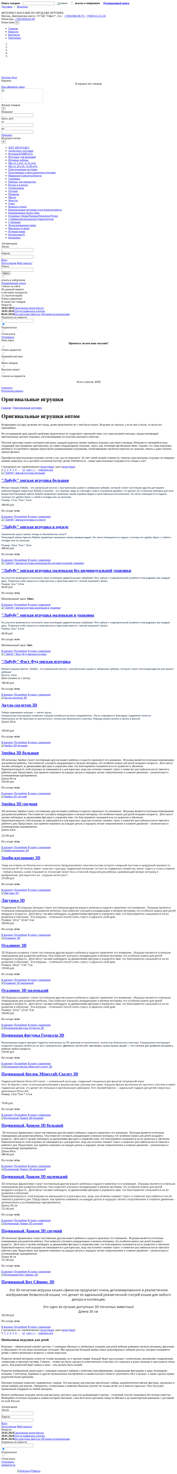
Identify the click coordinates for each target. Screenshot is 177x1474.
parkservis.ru (8, 1464)
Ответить (6, 387)
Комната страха (17, 206)
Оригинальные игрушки (22, 169)
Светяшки (14, 178)
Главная (13, 28)
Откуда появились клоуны (29, 311)
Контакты (14, 34)
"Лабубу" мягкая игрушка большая (35, 480)
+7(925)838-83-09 (25, 19)
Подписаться (9, 327)
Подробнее (20, 516)
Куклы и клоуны (18, 184)
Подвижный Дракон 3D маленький (34, 1176)
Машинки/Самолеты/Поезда (25, 175)
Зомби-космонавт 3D (20, 858)
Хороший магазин (12, 356)
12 (23, 469)
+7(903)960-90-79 (74, 15)
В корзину (7, 516)
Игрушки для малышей (22, 156)
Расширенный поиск (13, 283)
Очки (11, 203)
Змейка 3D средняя (19, 804)
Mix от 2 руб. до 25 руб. (22, 163)
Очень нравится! (11, 349)
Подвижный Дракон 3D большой (32, 1125)
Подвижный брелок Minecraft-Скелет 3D (39, 1074)
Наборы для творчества (22, 181)
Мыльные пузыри (18, 228)
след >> (30, 469)
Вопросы (22, 6)
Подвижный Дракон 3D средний (31, 1231)
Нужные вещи (16, 231)
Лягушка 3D (13, 900)
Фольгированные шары (22, 225)
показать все (46, 469)
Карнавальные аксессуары (23, 212)
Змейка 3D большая (20, 753)
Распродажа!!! (16, 234)
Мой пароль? (24, 263)
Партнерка (14, 37)
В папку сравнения (39, 516)
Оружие (13, 191)
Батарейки (14, 237)
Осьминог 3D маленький (24, 990)
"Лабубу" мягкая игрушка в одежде (34, 527)
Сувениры (14, 222)
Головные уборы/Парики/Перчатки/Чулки (33, 215)
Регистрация (8, 263)
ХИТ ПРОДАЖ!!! (18, 147)
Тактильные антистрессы (29, 307)
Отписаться (8, 334)
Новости (13, 31)
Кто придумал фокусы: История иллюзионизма (42, 314)
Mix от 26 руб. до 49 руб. (23, 166)
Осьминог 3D (13, 945)
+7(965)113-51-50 (96, 15)
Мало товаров (9, 362)
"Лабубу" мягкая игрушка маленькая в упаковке (47, 615)
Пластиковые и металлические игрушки (32, 172)
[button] (6, 77)
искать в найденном (13, 280)
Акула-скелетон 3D (19, 705)
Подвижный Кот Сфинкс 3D (27, 1282)
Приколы (13, 194)
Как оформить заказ (13, 86)
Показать (6, 135)
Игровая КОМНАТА (20, 153)
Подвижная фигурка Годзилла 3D (32, 1035)
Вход (4, 260)
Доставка (6, 6)
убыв (50, 466)
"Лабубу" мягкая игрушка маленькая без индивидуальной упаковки (66, 570)
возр (43, 466)
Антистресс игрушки (20, 150)
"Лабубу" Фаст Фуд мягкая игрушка (36, 661)
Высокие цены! (10, 369)
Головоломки (16, 188)
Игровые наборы (18, 160)
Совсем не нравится (13, 376)
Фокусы (13, 200)
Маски (12, 197)
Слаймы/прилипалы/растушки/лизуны (31, 219)
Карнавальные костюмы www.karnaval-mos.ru (35, 209)
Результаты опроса (12, 390)
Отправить (7, 337)
